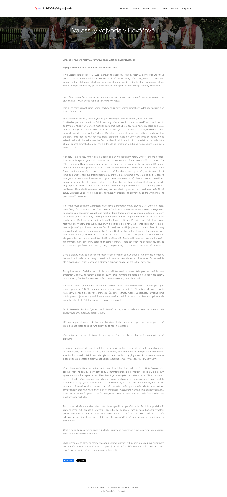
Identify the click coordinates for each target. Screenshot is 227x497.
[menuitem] (124, 8)
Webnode (122, 491)
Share (69, 461)
